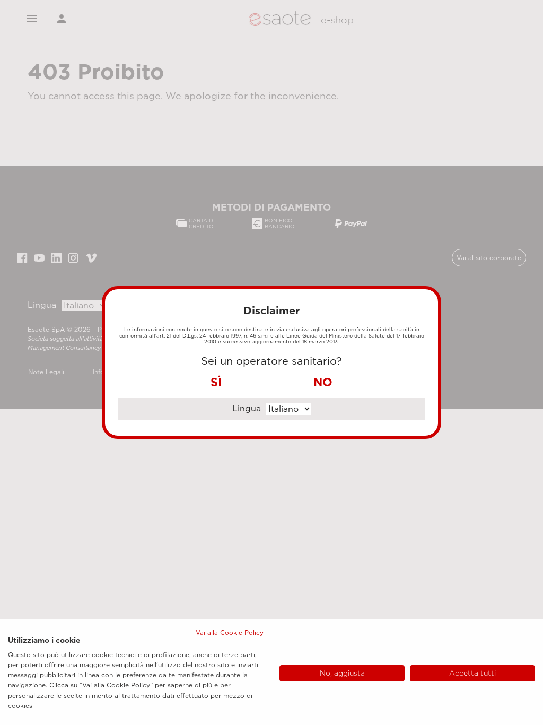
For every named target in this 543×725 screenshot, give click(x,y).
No (322, 382)
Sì (216, 382)
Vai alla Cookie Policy (230, 632)
